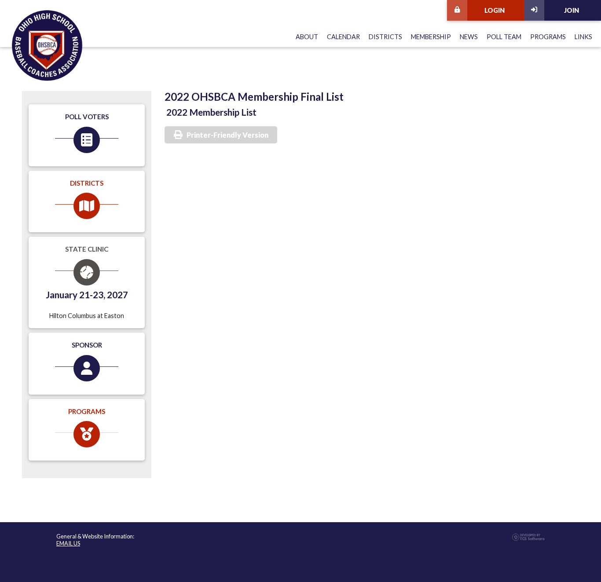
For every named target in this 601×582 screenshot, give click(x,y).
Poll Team (504, 36)
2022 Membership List (211, 111)
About (307, 36)
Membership (431, 36)
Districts (385, 36)
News (469, 36)
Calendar (343, 36)
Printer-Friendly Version (227, 135)
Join (571, 10)
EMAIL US (68, 543)
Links (583, 36)
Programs (548, 36)
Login (494, 10)
